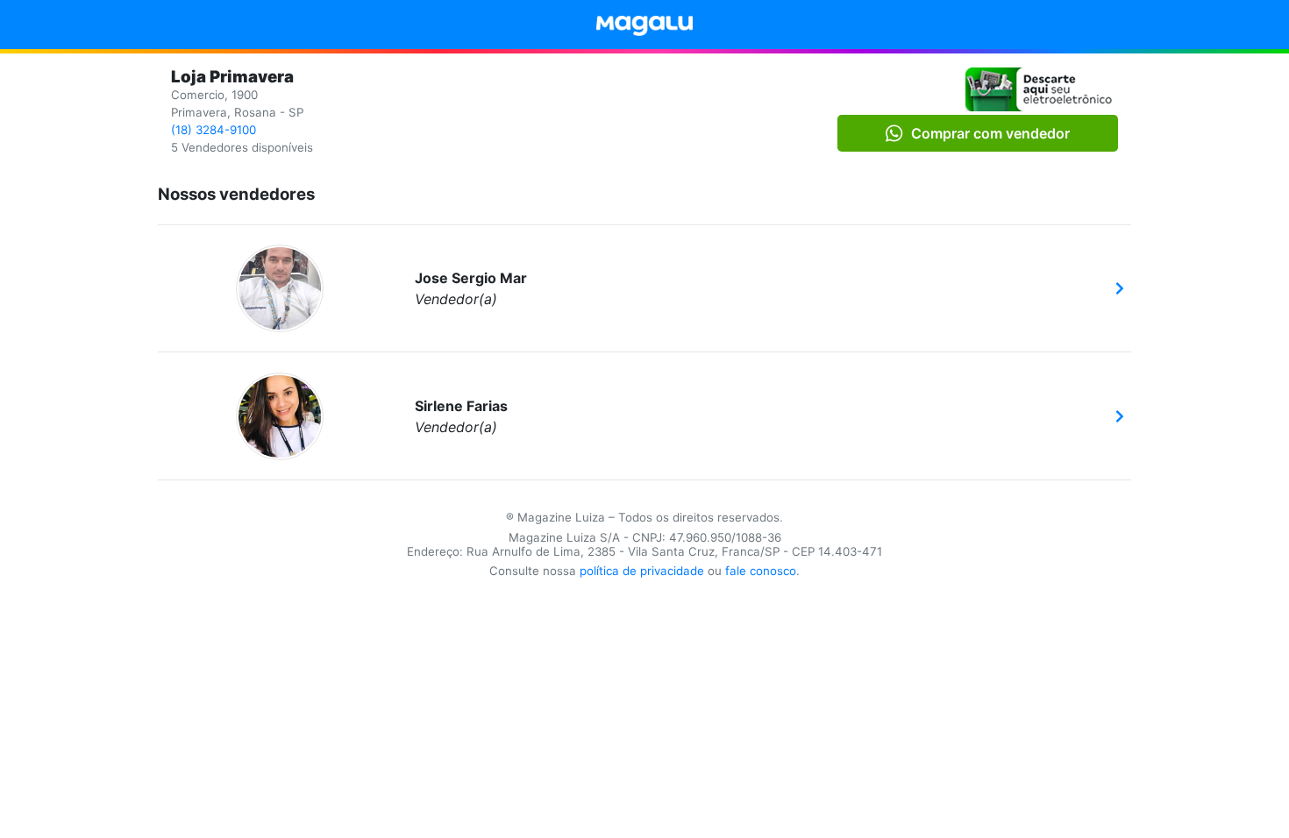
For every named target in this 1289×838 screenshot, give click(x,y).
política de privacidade (642, 571)
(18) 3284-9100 (213, 130)
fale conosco (760, 571)
